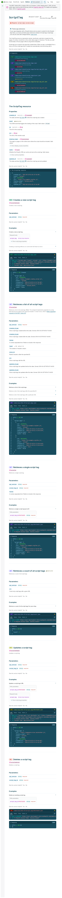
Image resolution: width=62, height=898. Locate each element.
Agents (22, 2)
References (29, 2)
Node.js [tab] (24, 257)
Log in (57, 2)
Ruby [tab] (19, 257)
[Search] (45, 2)
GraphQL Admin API (38, 7)
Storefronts (16, 2)
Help (51, 2)
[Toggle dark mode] (48, 2)
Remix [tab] (15, 257)
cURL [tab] (11, 257)
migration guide (21, 9)
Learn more (34, 34)
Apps (10, 2)
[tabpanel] (32, 263)
